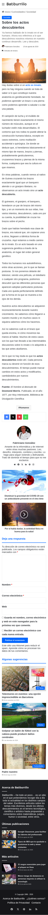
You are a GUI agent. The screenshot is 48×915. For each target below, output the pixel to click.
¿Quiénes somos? (36, 898)
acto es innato (33, 85)
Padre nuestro (9, 772)
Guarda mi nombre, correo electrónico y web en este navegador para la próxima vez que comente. (24, 621)
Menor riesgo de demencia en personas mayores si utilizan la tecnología (31, 878)
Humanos (24, 408)
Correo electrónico (13, 595)
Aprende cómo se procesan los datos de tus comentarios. (21, 649)
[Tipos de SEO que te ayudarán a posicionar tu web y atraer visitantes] (9, 844)
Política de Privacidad (18, 902)
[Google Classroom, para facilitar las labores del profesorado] (9, 834)
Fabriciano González (12, 47)
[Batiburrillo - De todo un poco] (16, 4)
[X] (22, 464)
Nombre (7, 584)
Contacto (36, 902)
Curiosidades (18, 12)
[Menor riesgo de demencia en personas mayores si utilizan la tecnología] (9, 879)
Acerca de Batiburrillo (14, 898)
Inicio (7, 12)
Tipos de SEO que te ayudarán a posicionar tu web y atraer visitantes (32, 844)
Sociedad (31, 12)
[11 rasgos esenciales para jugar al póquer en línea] (9, 868)
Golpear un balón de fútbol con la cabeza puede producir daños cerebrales (20, 734)
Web (4, 606)
